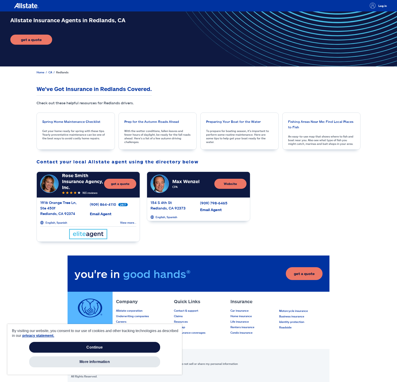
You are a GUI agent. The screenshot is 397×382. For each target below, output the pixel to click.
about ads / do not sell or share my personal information (201, 363)
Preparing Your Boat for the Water (233, 122)
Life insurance (239, 321)
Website (230, 184)
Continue (94, 347)
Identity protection (291, 321)
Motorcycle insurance (293, 310)
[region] (94, 349)
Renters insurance (242, 327)
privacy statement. (38, 336)
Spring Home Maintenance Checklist (71, 122)
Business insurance (291, 316)
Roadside (285, 327)
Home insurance (241, 316)
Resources (181, 321)
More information (94, 362)
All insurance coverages (189, 332)
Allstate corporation (129, 310)
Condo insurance (241, 332)
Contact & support (186, 310)
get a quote (36, 40)
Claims (178, 316)
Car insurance (239, 310)
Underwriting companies (132, 316)
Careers (121, 321)
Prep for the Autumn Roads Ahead (151, 122)
